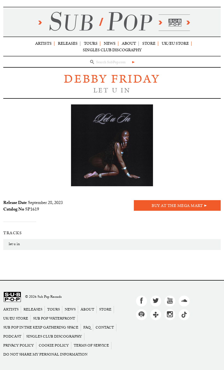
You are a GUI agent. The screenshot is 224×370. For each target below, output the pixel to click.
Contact (105, 327)
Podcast (12, 336)
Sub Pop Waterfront (54, 318)
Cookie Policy (54, 345)
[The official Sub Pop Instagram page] (169, 314)
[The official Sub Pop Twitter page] (155, 301)
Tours (91, 43)
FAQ (87, 327)
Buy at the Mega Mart (177, 206)
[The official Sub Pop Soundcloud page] (184, 301)
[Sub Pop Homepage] (12, 297)
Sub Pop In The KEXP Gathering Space (40, 327)
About (129, 43)
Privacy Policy (18, 345)
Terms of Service (91, 345)
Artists (43, 43)
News (110, 43)
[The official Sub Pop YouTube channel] (169, 301)
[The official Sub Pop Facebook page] (141, 301)
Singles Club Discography (112, 50)
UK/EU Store (175, 43)
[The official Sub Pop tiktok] (184, 314)
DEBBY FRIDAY (112, 79)
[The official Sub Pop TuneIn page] (155, 314)
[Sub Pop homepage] (112, 22)
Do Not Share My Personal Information (45, 354)
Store (148, 43)
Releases (68, 43)
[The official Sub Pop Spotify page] (141, 314)
